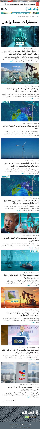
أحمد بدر (36, 86)
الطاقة (11, 427)
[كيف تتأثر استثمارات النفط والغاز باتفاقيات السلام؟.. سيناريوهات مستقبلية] (20, 73)
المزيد (11, 61)
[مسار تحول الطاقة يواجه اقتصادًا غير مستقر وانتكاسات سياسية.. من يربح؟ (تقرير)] (20, 148)
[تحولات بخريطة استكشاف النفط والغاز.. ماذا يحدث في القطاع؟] (20, 260)
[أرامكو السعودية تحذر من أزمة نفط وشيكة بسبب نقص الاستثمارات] (20, 297)
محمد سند (35, 235)
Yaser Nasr (35, 310)
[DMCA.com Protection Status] (30, 417)
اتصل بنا (22, 424)
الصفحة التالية (10, 401)
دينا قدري (35, 123)
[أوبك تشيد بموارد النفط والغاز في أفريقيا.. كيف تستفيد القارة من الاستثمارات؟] (20, 335)
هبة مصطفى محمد (33, 347)
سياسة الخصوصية (13, 424)
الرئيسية (34, 16)
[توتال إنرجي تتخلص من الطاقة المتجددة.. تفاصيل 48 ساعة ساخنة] (20, 372)
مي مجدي (35, 48)
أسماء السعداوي (34, 384)
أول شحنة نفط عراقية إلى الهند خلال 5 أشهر (22, 4)
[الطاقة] (32, 9)
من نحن (29, 424)
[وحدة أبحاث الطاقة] (20, 13)
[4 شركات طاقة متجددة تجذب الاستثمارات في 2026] (20, 111)
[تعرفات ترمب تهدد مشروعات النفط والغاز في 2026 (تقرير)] (20, 223)
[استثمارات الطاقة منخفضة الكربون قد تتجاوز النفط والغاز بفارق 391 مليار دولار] (20, 185)
